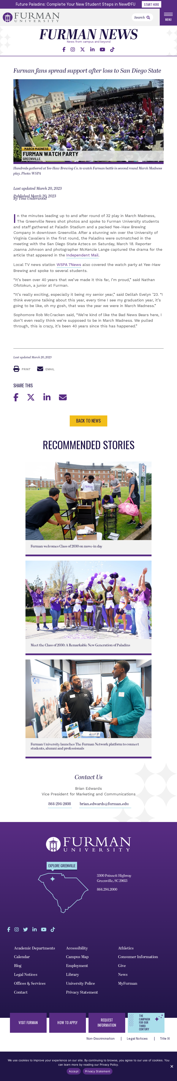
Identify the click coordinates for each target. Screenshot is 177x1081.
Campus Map (77, 957)
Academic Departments (34, 948)
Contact (21, 992)
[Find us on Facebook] (63, 49)
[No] (171, 1066)
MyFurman (127, 983)
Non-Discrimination (101, 1038)
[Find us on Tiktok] (112, 49)
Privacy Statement (82, 992)
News (123, 975)
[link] (148, 17)
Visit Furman (28, 1022)
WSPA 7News (69, 264)
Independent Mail (82, 255)
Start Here (151, 4)
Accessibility (77, 948)
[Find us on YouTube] (102, 49)
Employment (77, 966)
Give (122, 966)
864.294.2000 (107, 889)
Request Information (107, 1022)
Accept (74, 1071)
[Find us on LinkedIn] (92, 49)
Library (72, 975)
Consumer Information (138, 957)
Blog (17, 966)
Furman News (88, 35)
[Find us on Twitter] (82, 49)
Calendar (22, 957)
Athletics (126, 948)
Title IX (165, 1038)
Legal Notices (25, 975)
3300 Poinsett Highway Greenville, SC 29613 (114, 878)
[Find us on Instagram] (73, 49)
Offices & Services (30, 983)
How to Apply (67, 1022)
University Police (80, 983)
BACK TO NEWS (88, 420)
